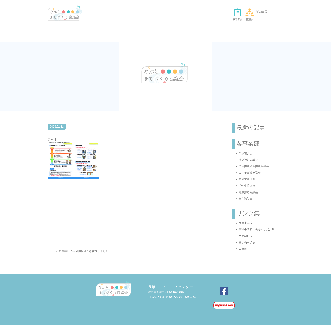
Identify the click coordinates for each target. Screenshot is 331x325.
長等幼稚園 (245, 235)
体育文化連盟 (247, 179)
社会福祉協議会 (248, 159)
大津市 (243, 248)
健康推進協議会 (248, 192)
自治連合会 (245, 153)
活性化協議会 (247, 185)
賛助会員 (261, 11)
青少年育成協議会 (250, 172)
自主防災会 (245, 198)
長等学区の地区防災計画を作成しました (83, 251)
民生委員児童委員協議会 (254, 166)
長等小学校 (245, 222)
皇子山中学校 (247, 242)
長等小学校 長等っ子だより (256, 229)
